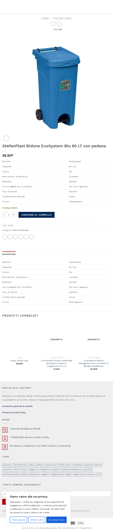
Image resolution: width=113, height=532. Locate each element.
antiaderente (20, 465)
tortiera (90, 474)
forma (23, 469)
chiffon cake (64, 465)
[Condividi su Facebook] (10, 236)
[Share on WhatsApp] (5, 236)
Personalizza (18, 520)
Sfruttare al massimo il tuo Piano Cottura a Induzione (40, 445)
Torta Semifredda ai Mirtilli (25, 428)
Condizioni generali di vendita (17, 406)
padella (55, 469)
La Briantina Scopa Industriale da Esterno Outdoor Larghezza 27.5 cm (56, 363)
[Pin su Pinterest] (26, 236)
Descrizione (9, 254)
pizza (23, 474)
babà (31, 465)
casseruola (51, 465)
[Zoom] (6, 138)
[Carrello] (109, 6)
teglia (68, 474)
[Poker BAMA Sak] (19, 338)
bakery (40, 465)
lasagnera (45, 469)
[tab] (9, 254)
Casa (45, 18)
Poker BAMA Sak (19, 360)
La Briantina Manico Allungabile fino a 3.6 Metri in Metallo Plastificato (94, 363)
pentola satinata (10, 474)
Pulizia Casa (62, 18)
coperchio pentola (93, 465)
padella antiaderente (72, 469)
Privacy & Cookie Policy (14, 412)
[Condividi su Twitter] (15, 236)
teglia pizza (79, 474)
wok (99, 474)
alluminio (7, 465)
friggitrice (33, 469)
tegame (45, 474)
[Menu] (4, 6)
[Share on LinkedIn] (31, 236)
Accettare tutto (56, 520)
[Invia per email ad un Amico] (20, 236)
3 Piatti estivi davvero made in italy (29, 437)
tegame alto (57, 474)
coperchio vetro (10, 469)
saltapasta (34, 474)
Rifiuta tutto (36, 520)
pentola (88, 469)
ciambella (77, 465)
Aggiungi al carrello (36, 214)
